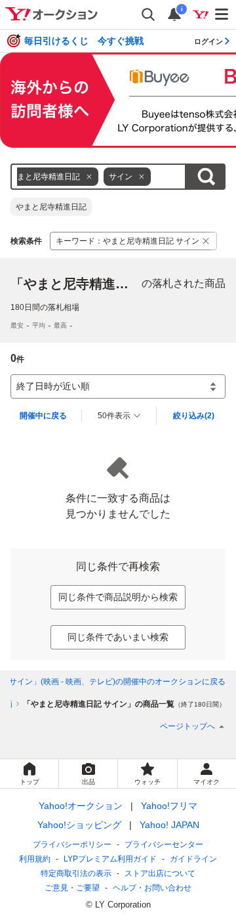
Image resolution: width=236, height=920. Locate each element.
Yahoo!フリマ (169, 805)
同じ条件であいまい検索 (118, 637)
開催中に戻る (43, 415)
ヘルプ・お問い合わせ (152, 887)
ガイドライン (193, 859)
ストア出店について (160, 873)
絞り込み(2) (193, 415)
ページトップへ (187, 726)
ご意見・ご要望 (72, 887)
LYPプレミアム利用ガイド (110, 859)
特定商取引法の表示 (76, 873)
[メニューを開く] (222, 14)
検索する (206, 177)
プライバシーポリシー (72, 844)
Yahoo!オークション (81, 805)
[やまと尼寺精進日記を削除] (89, 176)
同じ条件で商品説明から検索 (118, 597)
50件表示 (114, 415)
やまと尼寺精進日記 (51, 206)
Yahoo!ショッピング (79, 825)
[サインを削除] (141, 176)
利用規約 (34, 859)
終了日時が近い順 (53, 386)
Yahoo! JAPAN (169, 825)
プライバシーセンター (164, 844)
